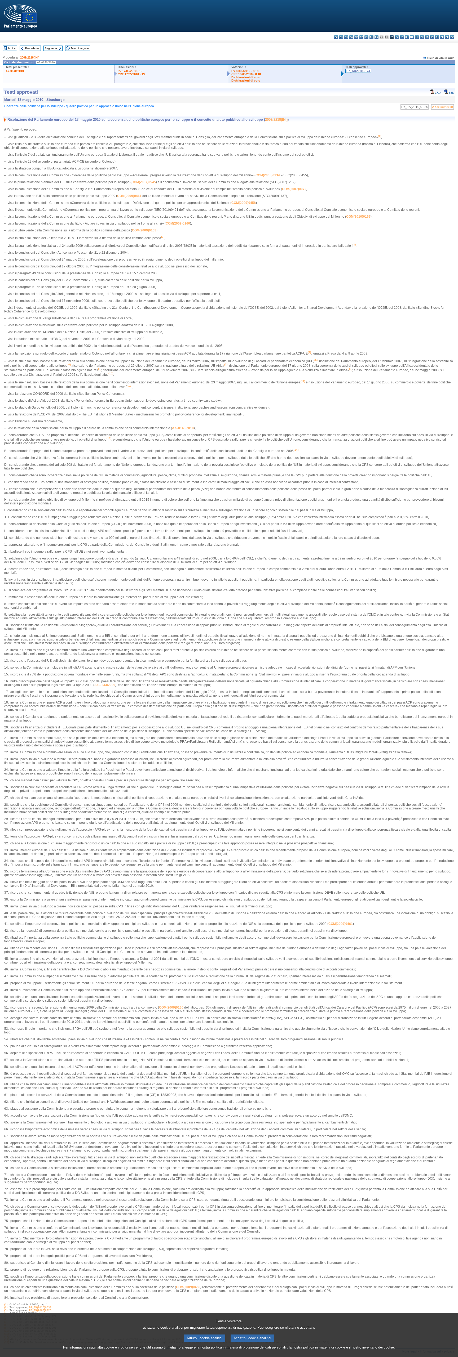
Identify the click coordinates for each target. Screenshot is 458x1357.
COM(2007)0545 (143, 182)
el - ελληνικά (366, 37)
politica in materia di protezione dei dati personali (248, 1347)
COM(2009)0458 (243, 203)
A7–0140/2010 (183, 428)
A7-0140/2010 (15, 71)
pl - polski (422, 37)
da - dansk (351, 37)
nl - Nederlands (417, 37)
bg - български (336, 37)
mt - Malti (412, 37)
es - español (341, 37)
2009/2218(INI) (29, 57)
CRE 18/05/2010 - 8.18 (246, 74)
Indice (12, 48)
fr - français (376, 37)
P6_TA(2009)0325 (40, 1310)
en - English (371, 37)
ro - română (432, 37)
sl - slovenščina (442, 37)
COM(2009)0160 (178, 223)
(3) (5, 1310)
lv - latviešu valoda (397, 37)
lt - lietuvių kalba (402, 37)
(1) (5, 1304)
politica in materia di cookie (324, 1347)
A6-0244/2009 (104, 685)
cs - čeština (346, 37)
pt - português (427, 37)
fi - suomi (447, 37)
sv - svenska (452, 37)
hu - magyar (407, 37)
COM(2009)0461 (129, 196)
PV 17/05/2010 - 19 (130, 71)
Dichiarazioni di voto (245, 77)
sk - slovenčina (437, 37)
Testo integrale (80, 48)
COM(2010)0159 (358, 216)
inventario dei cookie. (378, 1347)
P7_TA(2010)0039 (40, 1307)
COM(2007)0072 (294, 189)
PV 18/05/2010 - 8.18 (244, 71)
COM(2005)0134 (268, 175)
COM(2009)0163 (144, 230)
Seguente (51, 48)
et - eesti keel (361, 37)
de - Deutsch (356, 37)
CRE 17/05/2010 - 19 (131, 74)
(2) (5, 1307)
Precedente (32, 48)
